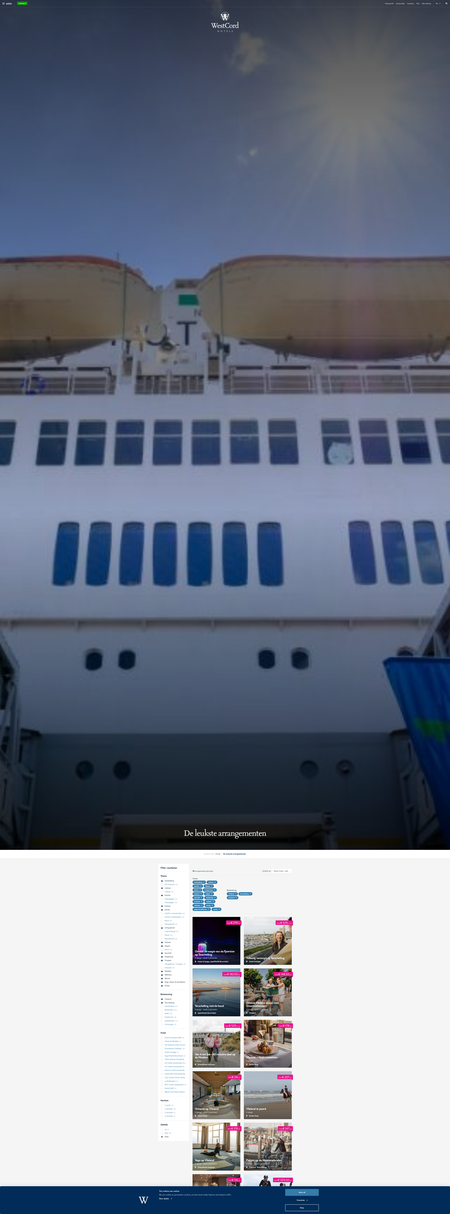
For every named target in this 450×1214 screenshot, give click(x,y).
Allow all (302, 1192)
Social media (400, 3)
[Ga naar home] (225, 22)
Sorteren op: (266, 871)
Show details (164, 1198)
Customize (301, 1200)
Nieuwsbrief (389, 3)
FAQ (418, 3)
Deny (302, 1207)
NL (437, 3)
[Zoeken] (446, 3)
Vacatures (410, 3)
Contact (22, 3)
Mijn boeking (426, 3)
